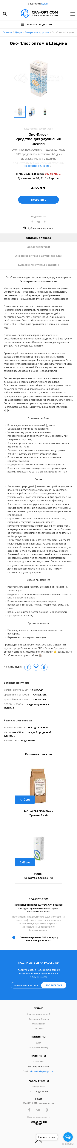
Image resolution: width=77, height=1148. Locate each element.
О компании (38, 1023)
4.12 (25, 800)
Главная (7, 32)
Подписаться (53, 985)
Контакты (39, 1028)
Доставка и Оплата (38, 1019)
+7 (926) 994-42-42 (38, 1066)
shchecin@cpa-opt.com (42, 1071)
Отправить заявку (38, 1047)
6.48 (25, 862)
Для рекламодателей (38, 1014)
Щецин (45, 3)
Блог (38, 1042)
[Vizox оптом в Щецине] (38, 848)
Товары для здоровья (37, 32)
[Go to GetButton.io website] (68, 1144)
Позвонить (38, 199)
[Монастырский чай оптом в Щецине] (38, 786)
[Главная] (39, 13)
